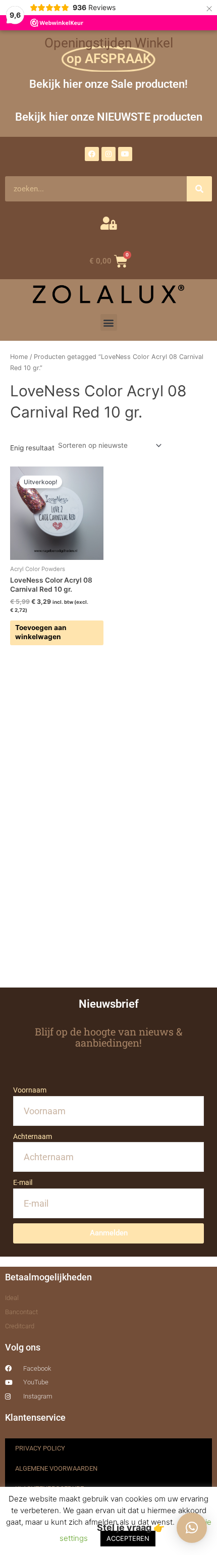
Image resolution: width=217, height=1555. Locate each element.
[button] (108, 322)
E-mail (22, 1182)
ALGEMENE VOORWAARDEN (56, 1468)
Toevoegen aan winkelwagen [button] (41, 632)
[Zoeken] (199, 188)
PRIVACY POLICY (40, 1448)
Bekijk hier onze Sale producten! (108, 83)
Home (19, 356)
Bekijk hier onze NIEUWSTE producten (108, 116)
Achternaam (32, 1136)
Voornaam (29, 1090)
